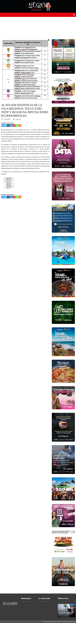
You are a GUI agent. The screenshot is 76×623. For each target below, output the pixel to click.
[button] (74, 14)
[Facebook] (2, 125)
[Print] (20, 125)
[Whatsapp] (17, 125)
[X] (8, 125)
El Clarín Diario (7, 119)
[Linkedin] (11, 125)
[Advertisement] (38, 28)
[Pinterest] (14, 125)
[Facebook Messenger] (5, 125)
